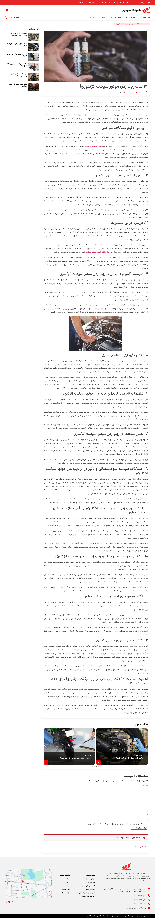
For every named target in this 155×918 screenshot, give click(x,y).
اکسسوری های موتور (88, 886)
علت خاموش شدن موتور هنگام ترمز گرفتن (16, 65)
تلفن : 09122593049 (139, 895)
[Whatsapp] (6, 902)
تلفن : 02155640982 (139, 904)
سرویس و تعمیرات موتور (87, 893)
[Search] (7, 10)
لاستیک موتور (90, 889)
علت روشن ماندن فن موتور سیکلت (18, 85)
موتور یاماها (117, 17)
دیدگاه (144, 785)
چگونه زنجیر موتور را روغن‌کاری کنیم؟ (129, 758)
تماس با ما (92, 17)
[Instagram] (13, 902)
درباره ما (67, 882)
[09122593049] (6, 17)
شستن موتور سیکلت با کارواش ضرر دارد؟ (75, 758)
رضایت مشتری (65, 886)
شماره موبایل (141, 828)
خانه (146, 24)
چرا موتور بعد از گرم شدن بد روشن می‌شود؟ (18, 75)
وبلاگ (103, 17)
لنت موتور (91, 882)
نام (146, 814)
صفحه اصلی (145, 17)
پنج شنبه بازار (66, 893)
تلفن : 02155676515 (139, 900)
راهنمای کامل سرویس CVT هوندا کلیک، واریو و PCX (18, 34)
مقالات (142, 24)
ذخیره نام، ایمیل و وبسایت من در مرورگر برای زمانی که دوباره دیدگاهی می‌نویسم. (115, 824)
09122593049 (14, 17)
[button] (45, 745)
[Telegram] (9, 902)
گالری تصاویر (66, 889)
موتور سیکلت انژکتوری (117, 181)
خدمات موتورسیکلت (88, 896)
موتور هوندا (132, 17)
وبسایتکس (90, 916)
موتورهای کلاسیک (89, 879)
